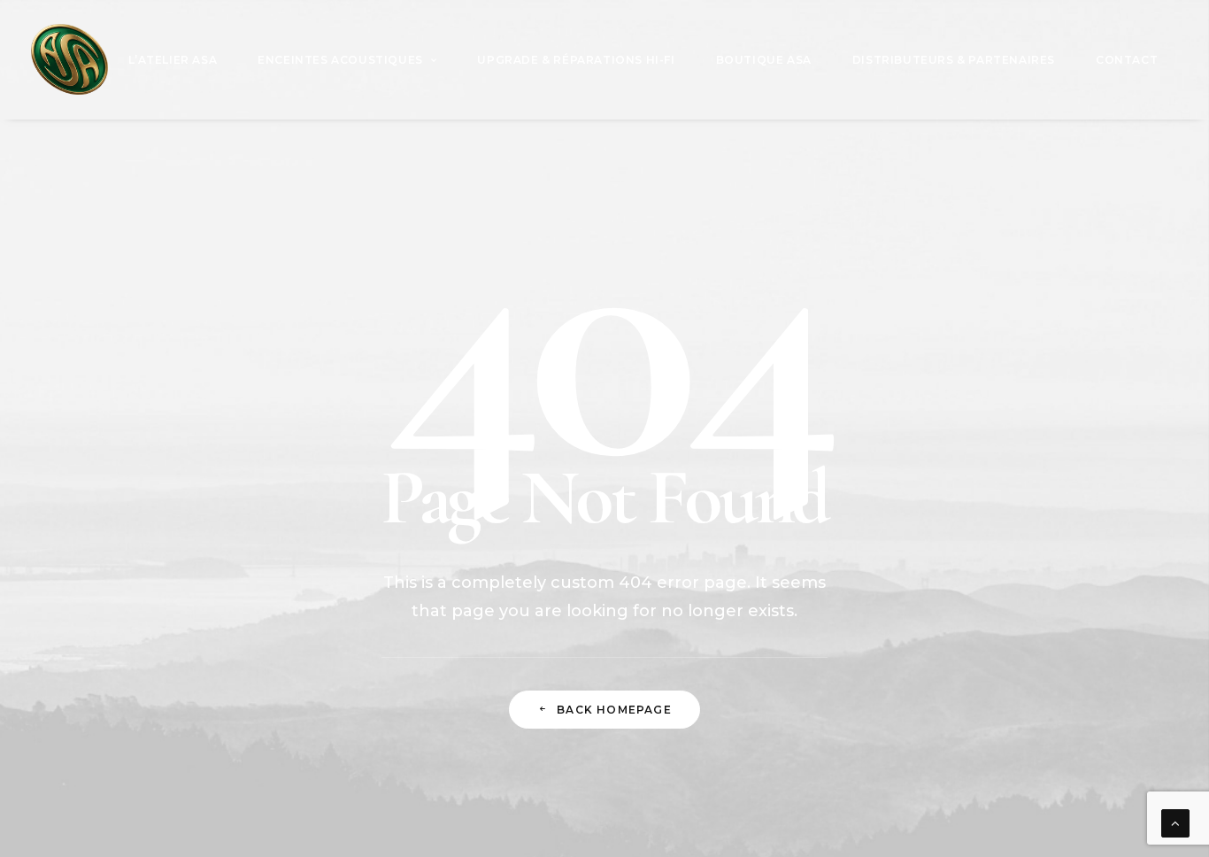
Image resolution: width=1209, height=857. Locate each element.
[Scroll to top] (1175, 822)
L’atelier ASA (172, 59)
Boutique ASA (764, 59)
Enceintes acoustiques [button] (340, 59)
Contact (1127, 59)
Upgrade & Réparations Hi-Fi (575, 59)
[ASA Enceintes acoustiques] (69, 59)
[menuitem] (173, 59)
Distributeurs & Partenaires (953, 59)
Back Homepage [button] (614, 709)
